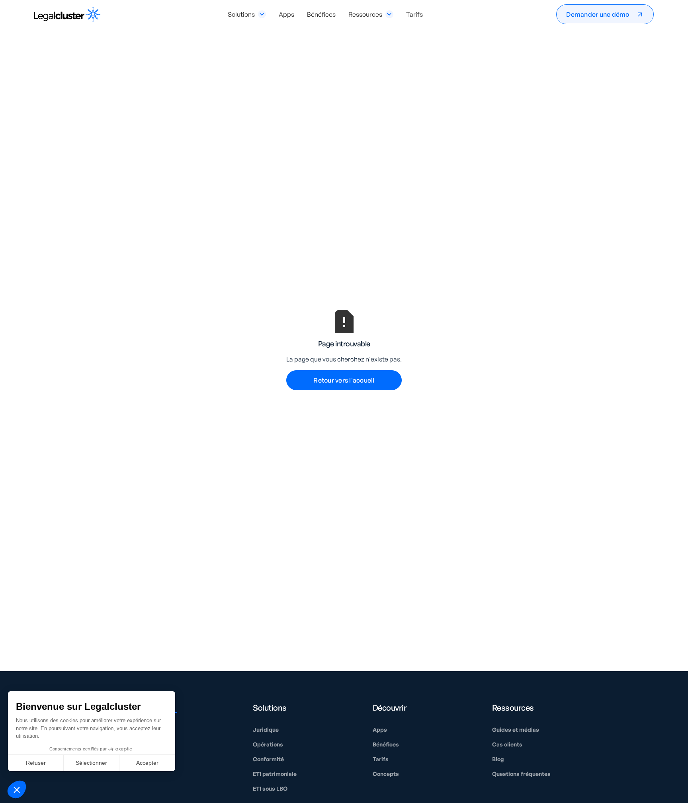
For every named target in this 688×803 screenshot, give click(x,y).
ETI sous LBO (270, 788)
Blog (498, 759)
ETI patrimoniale (275, 773)
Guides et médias (515, 729)
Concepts (386, 773)
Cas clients (507, 744)
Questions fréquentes (521, 773)
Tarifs (414, 14)
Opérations (268, 744)
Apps (286, 14)
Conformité (268, 759)
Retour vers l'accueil (343, 380)
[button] (246, 14)
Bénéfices (321, 14)
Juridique (266, 729)
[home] (67, 14)
